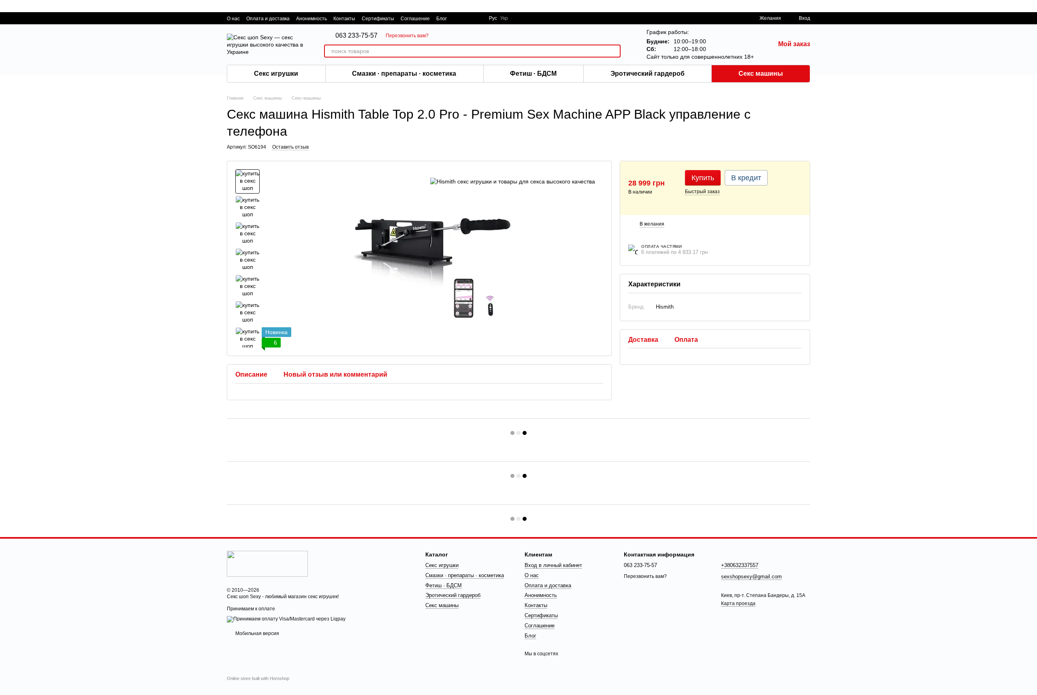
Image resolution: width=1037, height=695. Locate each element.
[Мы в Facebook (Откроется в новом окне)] (458, 18)
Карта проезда (738, 603)
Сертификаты (378, 18)
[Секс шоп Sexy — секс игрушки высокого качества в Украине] (267, 563)
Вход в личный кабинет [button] (553, 565)
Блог (441, 18)
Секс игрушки (276, 73)
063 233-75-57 (356, 35)
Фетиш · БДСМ (533, 73)
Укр (504, 18)
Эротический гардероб (647, 73)
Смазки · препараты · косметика (404, 73)
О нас (233, 18)
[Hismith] (512, 181)
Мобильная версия (256, 633)
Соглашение (415, 18)
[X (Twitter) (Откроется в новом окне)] (468, 18)
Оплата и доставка (268, 18)
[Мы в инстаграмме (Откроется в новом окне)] (477, 18)
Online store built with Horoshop (258, 678)
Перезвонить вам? (407, 35)
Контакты (344, 18)
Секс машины (760, 73)
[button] (1030, 6)
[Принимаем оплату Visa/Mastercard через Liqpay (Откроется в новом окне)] (286, 619)
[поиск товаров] (614, 51)
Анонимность (311, 18)
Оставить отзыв (290, 147)
